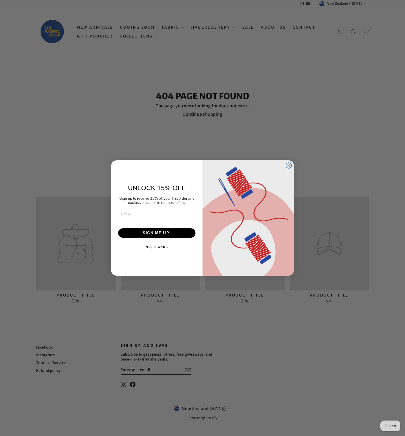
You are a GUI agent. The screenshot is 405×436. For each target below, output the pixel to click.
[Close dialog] (289, 165)
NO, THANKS (157, 247)
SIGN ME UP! (157, 233)
